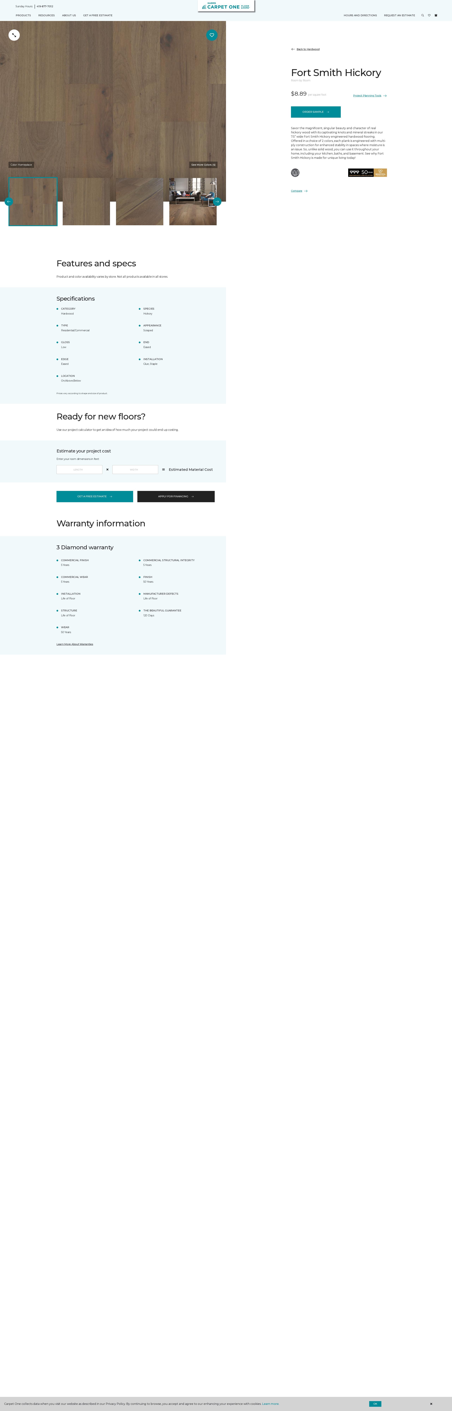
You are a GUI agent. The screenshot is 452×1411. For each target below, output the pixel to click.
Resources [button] (46, 15)
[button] (422, 15)
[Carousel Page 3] (139, 201)
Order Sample (313, 111)
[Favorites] (429, 15)
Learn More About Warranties (74, 644)
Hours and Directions (360, 15)
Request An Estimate (399, 15)
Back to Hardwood (308, 49)
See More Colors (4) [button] (203, 164)
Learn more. (270, 1404)
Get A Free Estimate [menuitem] (97, 15)
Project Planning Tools (367, 95)
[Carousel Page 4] (193, 201)
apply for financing (173, 496)
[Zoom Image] (14, 35)
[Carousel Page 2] (86, 201)
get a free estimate (92, 496)
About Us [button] (69, 15)
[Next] (217, 201)
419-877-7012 (45, 6)
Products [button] (23, 15)
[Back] (9, 201)
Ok (375, 1403)
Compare (296, 190)
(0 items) (436, 15)
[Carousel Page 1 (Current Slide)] (33, 201)
